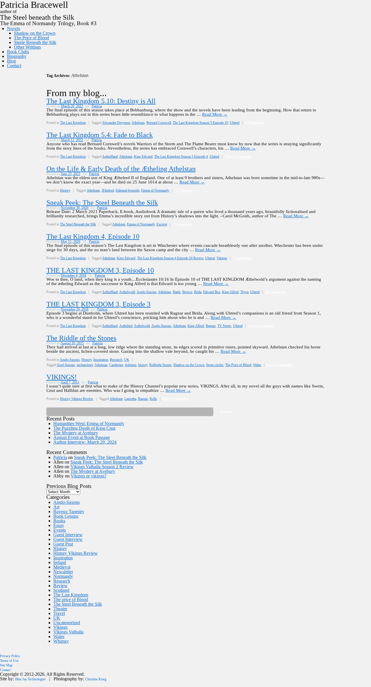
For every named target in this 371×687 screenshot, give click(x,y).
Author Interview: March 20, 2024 (85, 442)
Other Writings (27, 47)
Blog (11, 60)
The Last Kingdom (73, 123)
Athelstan (138, 123)
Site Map (6, 665)
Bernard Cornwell (158, 123)
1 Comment (183, 190)
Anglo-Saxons (147, 292)
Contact (14, 65)
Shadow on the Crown (34, 33)
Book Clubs (18, 51)
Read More (215, 114)
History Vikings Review (76, 399)
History (65, 190)
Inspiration (100, 360)
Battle (177, 292)
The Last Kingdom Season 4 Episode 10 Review (170, 258)
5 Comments (254, 123)
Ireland (59, 562)
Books (59, 520)
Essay (58, 525)
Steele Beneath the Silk (35, 42)
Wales (257, 365)
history (143, 365)
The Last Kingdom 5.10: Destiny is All (101, 101)
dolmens (131, 365)
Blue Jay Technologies (30, 679)
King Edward (143, 157)
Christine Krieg (95, 679)
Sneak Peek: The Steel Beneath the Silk (102, 202)
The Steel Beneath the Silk (78, 224)
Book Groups (65, 516)
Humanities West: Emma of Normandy (88, 423)
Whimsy (61, 641)
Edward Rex (211, 292)
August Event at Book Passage (81, 437)
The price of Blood (70, 599)
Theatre (60, 608)
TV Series (224, 326)
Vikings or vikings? (88, 475)
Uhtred (234, 123)
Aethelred (125, 326)
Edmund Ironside (127, 190)
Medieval (61, 567)
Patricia (97, 106)
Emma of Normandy (155, 190)
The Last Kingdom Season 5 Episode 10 (200, 123)
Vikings (222, 258)
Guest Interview (68, 534)
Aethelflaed (110, 157)
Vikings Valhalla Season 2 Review (102, 466)
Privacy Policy (10, 656)
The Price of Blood (31, 37)
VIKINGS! (61, 377)
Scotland (61, 590)
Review (60, 585)
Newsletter (63, 571)
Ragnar (211, 326)
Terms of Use (9, 661)
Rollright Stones (160, 365)
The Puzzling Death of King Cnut (84, 428)
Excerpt (162, 224)
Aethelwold (127, 292)
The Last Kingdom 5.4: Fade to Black (99, 135)
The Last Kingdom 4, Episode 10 (92, 236)
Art (56, 506)
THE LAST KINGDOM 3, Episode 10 (100, 270)
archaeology (85, 365)
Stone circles (214, 365)
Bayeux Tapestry (68, 511)
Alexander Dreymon (116, 123)
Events (59, 530)
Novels (13, 28)
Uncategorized (66, 622)
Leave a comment (238, 157)
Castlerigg (116, 365)
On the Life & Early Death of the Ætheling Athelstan (121, 168)
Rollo (153, 399)
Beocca (187, 292)
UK (126, 360)
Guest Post (63, 543)
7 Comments (182, 224)
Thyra (244, 292)
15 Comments (275, 292)
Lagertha (130, 399)
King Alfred (230, 292)
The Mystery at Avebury (75, 432)
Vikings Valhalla (68, 631)
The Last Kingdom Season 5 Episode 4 (181, 157)
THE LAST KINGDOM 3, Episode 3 (98, 304)
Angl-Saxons (66, 365)
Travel (59, 613)
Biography (16, 56)
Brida (197, 292)
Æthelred (107, 190)
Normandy (63, 576)
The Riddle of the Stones (81, 338)
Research (116, 360)
